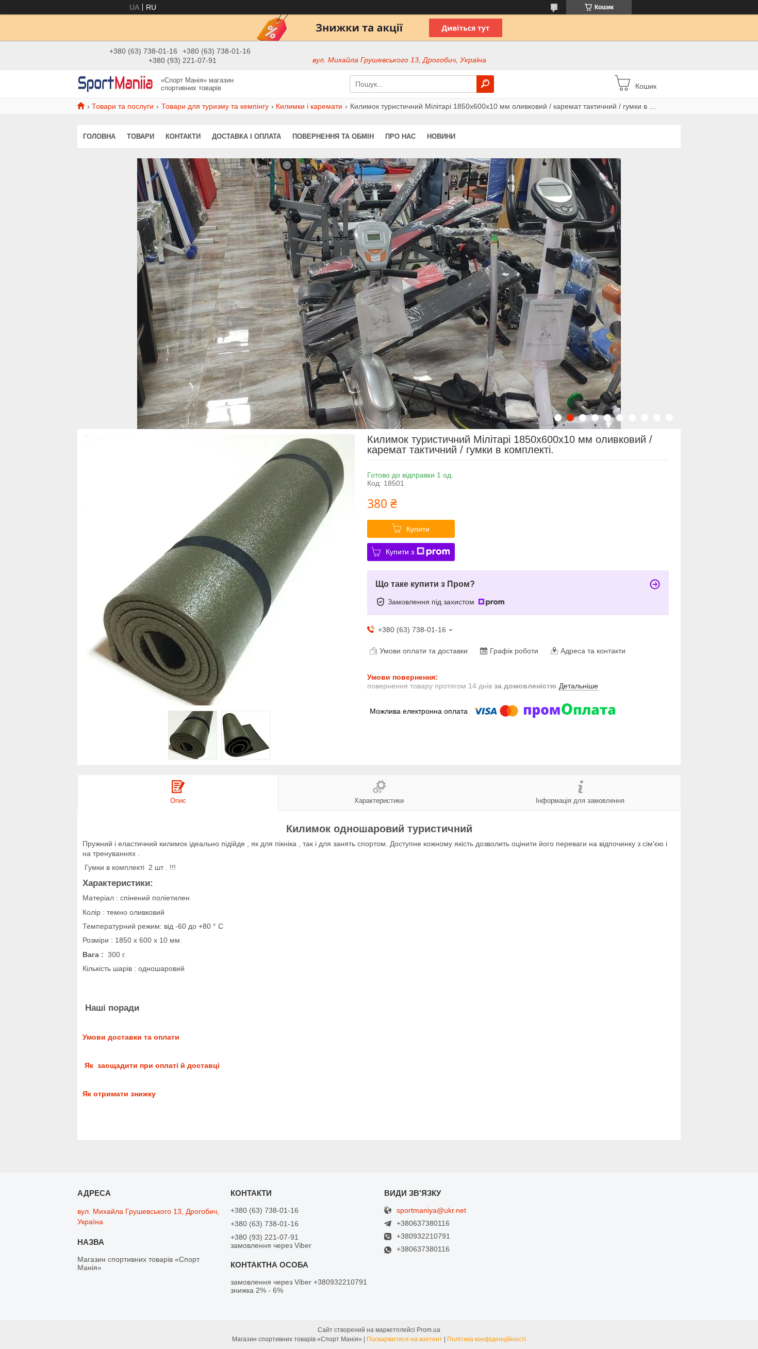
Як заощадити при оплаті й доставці (151, 1065)
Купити (418, 529)
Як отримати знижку (119, 1094)
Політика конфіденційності (486, 1339)
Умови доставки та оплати (131, 1037)
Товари (140, 136)
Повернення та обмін (333, 136)
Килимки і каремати (309, 106)
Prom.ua (428, 1330)
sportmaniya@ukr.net (431, 1210)
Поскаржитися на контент (404, 1339)
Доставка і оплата (246, 136)
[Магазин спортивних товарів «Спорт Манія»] (116, 83)
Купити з (400, 552)
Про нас (400, 136)
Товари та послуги (123, 106)
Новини (441, 136)
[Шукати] (485, 84)
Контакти (183, 136)
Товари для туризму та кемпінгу (215, 106)
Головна (99, 136)
